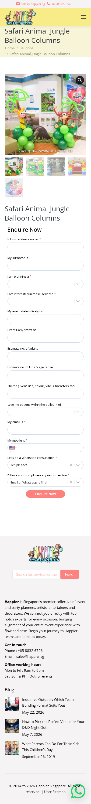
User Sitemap (55, 791)
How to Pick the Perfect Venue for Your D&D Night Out (53, 724)
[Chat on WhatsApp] (78, 791)
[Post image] (12, 704)
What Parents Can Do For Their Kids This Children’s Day (50, 746)
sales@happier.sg (30, 656)
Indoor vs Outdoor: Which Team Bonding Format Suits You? (48, 702)
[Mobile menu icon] (83, 17)
